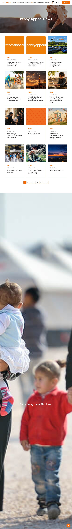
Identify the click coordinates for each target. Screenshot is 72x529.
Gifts (19, 2)
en (56, 2)
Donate (66, 2)
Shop (26, 2)
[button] (15, 3)
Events (23, 2)
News (42, 2)
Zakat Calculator (37, 2)
